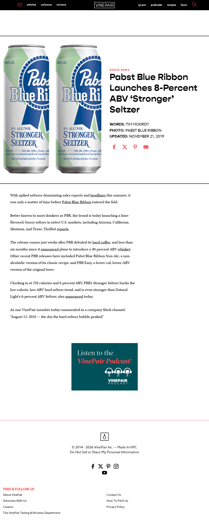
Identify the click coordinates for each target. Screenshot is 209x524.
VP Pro (142, 5)
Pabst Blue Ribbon (76, 202)
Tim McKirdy (137, 124)
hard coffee (101, 242)
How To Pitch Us (117, 501)
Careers (8, 507)
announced (50, 249)
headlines (98, 195)
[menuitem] (19, 5)
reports (63, 229)
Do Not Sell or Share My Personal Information (104, 452)
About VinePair (12, 495)
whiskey (124, 249)
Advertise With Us (15, 501)
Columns (46, 4)
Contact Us (114, 495)
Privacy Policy (116, 507)
